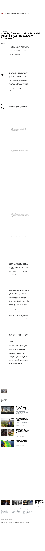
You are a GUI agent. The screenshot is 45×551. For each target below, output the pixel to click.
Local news (4, 31)
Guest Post (21, 13)
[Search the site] (42, 13)
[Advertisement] (22, 6)
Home (5, 13)
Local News (12, 13)
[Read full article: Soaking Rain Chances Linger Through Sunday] (15, 443)
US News (8, 13)
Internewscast (3, 73)
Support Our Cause (26, 13)
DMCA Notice (10, 522)
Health (15, 13)
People (18, 13)
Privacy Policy (5, 522)
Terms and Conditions (16, 522)
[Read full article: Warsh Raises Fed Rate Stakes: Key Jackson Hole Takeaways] (15, 422)
